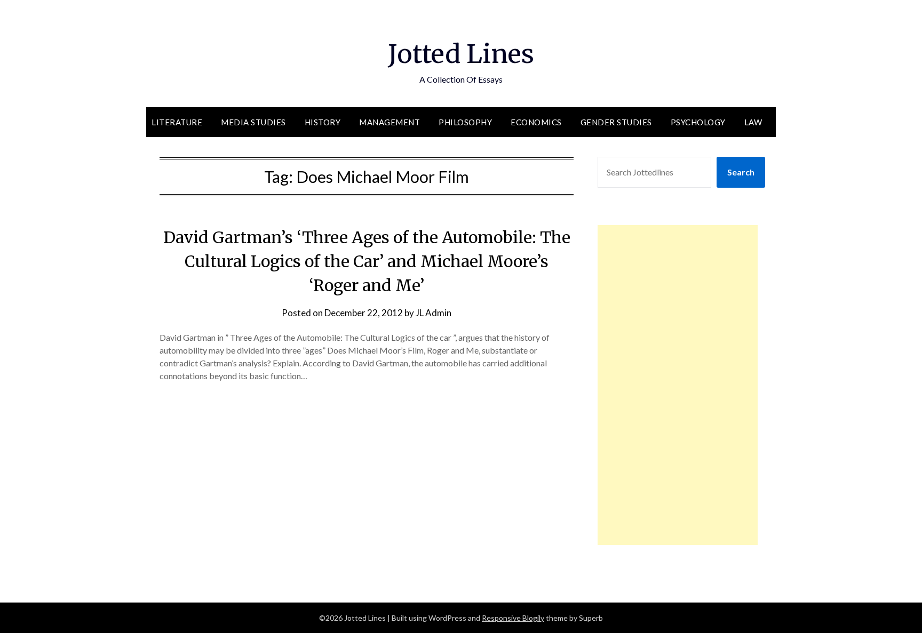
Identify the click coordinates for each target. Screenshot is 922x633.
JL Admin (433, 312)
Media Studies (253, 122)
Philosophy (465, 122)
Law (753, 122)
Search (740, 172)
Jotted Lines (461, 54)
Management (389, 122)
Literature (177, 122)
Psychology (698, 122)
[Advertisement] (678, 385)
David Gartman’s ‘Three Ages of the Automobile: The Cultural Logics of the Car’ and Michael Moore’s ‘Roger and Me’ (366, 261)
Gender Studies (616, 122)
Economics (536, 122)
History (323, 122)
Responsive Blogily (513, 617)
